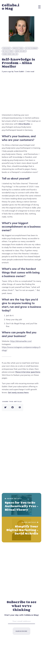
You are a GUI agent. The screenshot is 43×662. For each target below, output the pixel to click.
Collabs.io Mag (10, 7)
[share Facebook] (12, 407)
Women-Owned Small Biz (10, 54)
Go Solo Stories (8, 51)
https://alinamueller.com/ (21, 341)
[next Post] (21, 505)
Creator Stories (18, 48)
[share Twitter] (5, 407)
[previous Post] (21, 529)
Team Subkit (19, 71)
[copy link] (19, 407)
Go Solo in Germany (31, 48)
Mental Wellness (20, 51)
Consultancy (7, 48)
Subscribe (21, 631)
